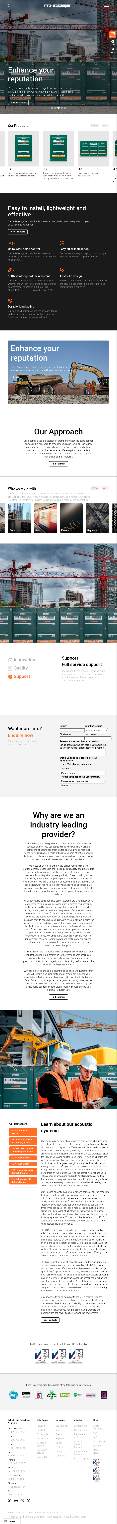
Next (104, 125)
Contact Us (42, 1457)
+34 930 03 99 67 (17, 1455)
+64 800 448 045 (16, 1479)
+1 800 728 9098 (16, 1440)
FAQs (95, 1437)
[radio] (86, 764)
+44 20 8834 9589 (17, 1432)
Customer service (42, 1451)
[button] (5, 57)
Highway (60, 1438)
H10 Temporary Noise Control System (22, 1171)
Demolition (61, 1455)
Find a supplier (81, 1458)
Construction (62, 1425)
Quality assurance (98, 1427)
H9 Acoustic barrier (21, 1157)
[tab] (27, 660)
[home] (57, 7)
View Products (18, 102)
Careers (97, 1445)
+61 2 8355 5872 (16, 1471)
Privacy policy (15, 1516)
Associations (99, 1441)
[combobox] (12, 1521)
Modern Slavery (97, 1451)
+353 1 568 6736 (16, 1447)
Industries (42, 1425)
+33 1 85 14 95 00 (17, 1463)
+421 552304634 (16, 1486)
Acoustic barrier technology (79, 1444)
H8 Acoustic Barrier (21, 1164)
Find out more (58, 464)
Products (18, 377)
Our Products (50, 1320)
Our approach (81, 1430)
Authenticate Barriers (80, 1453)
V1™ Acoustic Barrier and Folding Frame (22, 1141)
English (12, 1521)
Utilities (59, 1443)
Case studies (43, 1434)
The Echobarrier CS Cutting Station (21, 1180)
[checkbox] (84, 764)
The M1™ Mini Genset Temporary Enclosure (22, 1150)
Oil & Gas (60, 1447)
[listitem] (23, 157)
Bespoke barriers (41, 1444)
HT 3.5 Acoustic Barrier (19, 1132)
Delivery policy (79, 1516)
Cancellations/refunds (58, 1516)
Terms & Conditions (34, 1516)
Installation (42, 1438)
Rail (57, 1430)
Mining (59, 1451)
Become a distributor (79, 1436)
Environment (80, 1425)
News (96, 1433)
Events (59, 1434)
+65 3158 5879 (15, 1494)
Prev (95, 125)
